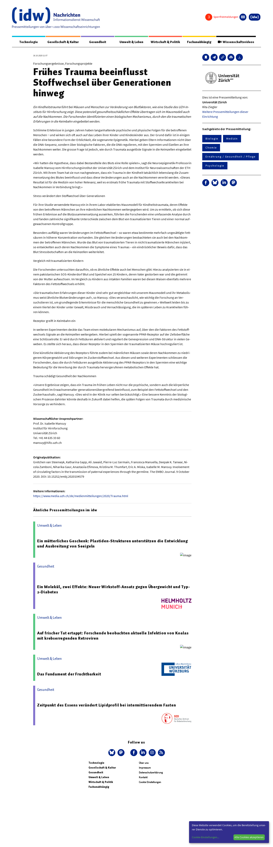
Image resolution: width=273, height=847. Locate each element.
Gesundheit (97, 42)
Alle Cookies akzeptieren (249, 837)
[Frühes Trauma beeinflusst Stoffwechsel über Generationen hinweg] (214, 57)
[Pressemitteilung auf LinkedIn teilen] (224, 182)
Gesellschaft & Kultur (63, 42)
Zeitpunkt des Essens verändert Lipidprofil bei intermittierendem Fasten (106, 705)
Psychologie (214, 165)
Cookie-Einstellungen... (205, 837)
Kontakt (143, 777)
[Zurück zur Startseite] (56, 18)
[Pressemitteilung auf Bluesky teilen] (214, 182)
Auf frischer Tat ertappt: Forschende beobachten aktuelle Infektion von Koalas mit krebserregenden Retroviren (113, 635)
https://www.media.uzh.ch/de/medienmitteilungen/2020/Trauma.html (80, 496)
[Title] (222, 57)
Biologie (211, 138)
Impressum (145, 767)
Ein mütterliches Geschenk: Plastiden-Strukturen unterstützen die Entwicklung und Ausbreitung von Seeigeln (112, 543)
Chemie (211, 147)
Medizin (232, 138)
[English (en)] (242, 17)
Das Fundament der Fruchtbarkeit (69, 674)
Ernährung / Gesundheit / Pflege (230, 156)
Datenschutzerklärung (151, 772)
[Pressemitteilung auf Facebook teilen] (205, 182)
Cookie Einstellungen (150, 782)
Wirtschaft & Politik (165, 42)
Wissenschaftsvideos (237, 42)
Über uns (143, 763)
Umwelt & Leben (131, 42)
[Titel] (205, 57)
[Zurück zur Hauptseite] (254, 17)
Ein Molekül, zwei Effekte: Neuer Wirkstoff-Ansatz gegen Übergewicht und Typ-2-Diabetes (113, 589)
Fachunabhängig (199, 42)
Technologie (28, 42)
